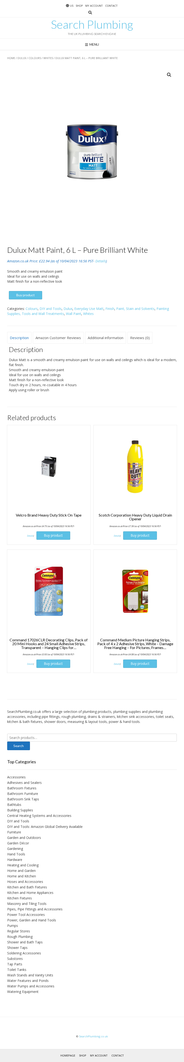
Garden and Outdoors (24, 837)
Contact (111, 5)
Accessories (16, 777)
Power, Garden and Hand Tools (31, 920)
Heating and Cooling (23, 865)
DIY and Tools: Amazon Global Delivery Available (45, 826)
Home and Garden (21, 870)
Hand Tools (16, 854)
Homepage (67, 1055)
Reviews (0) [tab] (140, 337)
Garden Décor (18, 843)
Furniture (14, 832)
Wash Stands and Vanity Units (30, 975)
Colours (35, 58)
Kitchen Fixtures (19, 898)
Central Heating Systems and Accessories (39, 815)
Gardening (15, 848)
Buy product (25, 295)
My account (94, 5)
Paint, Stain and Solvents (135, 308)
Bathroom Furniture (22, 793)
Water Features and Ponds (28, 980)
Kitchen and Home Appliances (30, 892)
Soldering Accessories (24, 953)
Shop (79, 5)
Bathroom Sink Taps (23, 799)
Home (11, 58)
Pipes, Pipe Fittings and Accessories (35, 909)
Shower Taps (17, 947)
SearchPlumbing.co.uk (93, 1036)
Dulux (21, 58)
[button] (169, 75)
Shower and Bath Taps (25, 942)
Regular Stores (18, 931)
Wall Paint (73, 313)
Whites (48, 58)
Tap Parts (14, 964)
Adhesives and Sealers (24, 782)
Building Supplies (20, 810)
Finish (109, 308)
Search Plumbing (92, 24)
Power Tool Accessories (26, 914)
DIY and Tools (51, 308)
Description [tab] (19, 337)
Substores (15, 958)
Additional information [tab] (105, 337)
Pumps (12, 925)
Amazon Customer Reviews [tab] (58, 337)
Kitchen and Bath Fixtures (27, 887)
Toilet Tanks (16, 969)
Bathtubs (14, 804)
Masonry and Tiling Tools (26, 903)
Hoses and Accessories (25, 881)
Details (100, 261)
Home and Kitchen (21, 876)
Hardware (14, 859)
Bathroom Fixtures (21, 788)
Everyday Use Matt (89, 308)
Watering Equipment (23, 991)
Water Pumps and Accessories (30, 986)
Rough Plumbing (20, 936)
